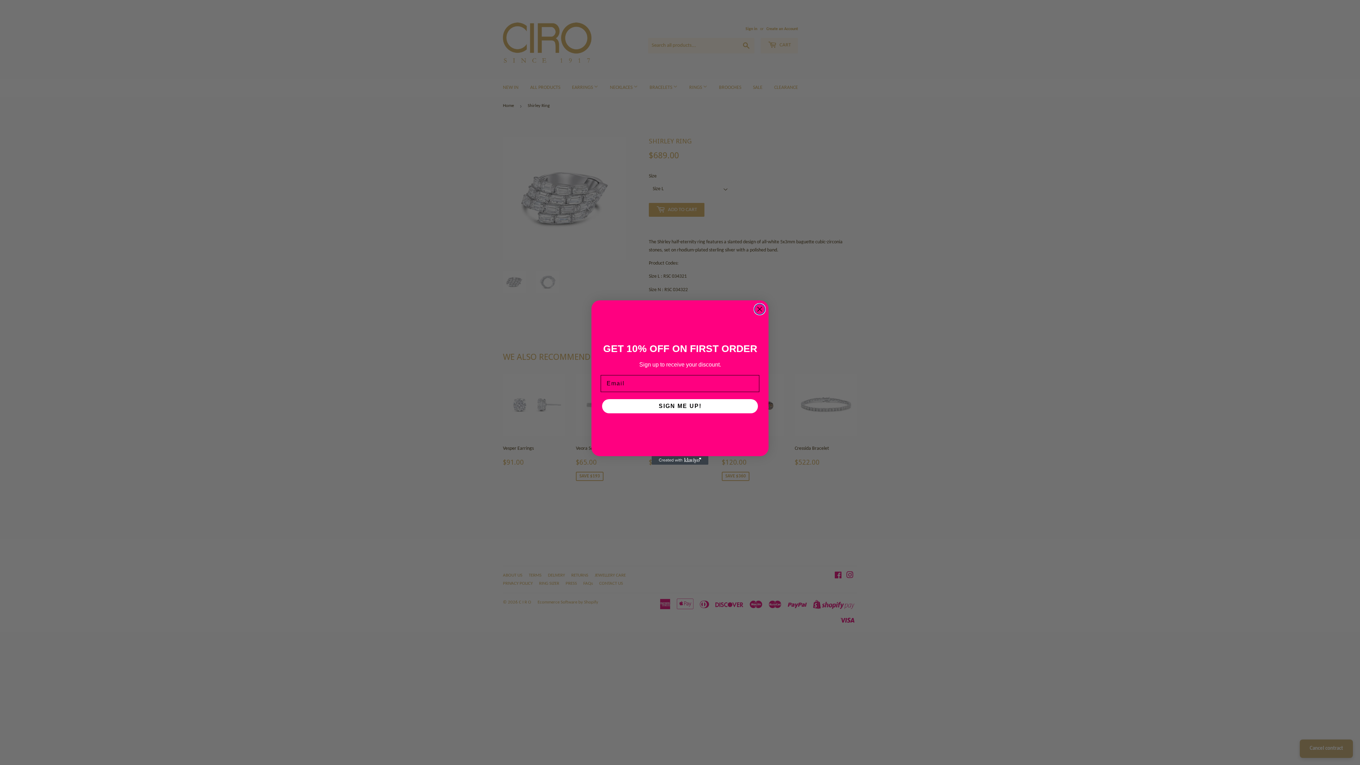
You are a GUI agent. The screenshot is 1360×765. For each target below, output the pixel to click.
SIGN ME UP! (680, 406)
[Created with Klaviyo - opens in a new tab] (680, 460)
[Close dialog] (759, 309)
